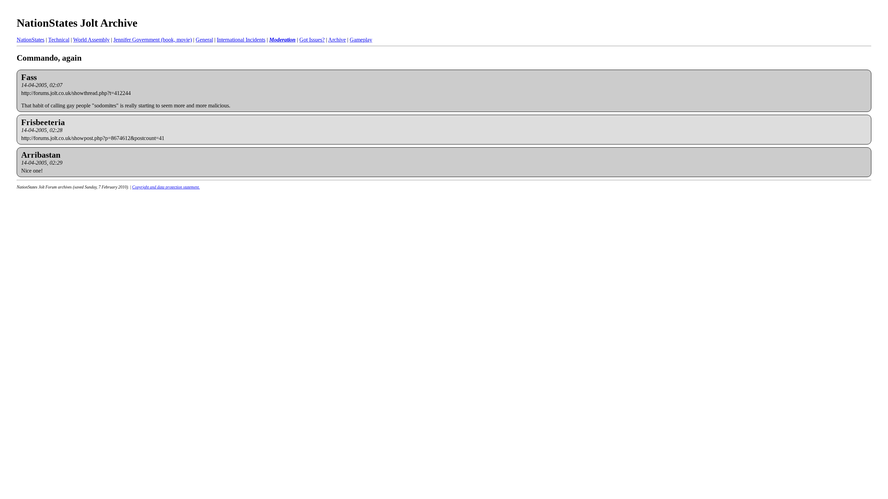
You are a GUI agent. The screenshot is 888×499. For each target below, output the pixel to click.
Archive (337, 40)
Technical (58, 40)
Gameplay (361, 40)
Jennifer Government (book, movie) (152, 40)
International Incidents (241, 40)
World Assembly (91, 40)
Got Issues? (312, 40)
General (204, 40)
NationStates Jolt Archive (77, 23)
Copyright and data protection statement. (166, 187)
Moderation (282, 40)
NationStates (30, 40)
